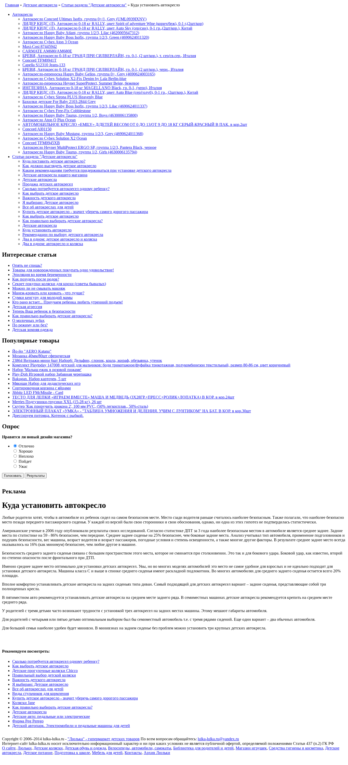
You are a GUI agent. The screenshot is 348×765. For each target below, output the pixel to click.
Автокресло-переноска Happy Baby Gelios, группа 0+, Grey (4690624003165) (88, 74)
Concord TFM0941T (39, 60)
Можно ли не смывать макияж (38, 288)
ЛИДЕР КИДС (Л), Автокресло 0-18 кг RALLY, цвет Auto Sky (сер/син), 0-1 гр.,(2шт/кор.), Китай (107, 28)
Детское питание (37, 752)
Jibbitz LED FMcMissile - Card (37, 392)
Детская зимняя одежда (32, 329)
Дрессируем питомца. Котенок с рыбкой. (48, 415)
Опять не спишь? (27, 265)
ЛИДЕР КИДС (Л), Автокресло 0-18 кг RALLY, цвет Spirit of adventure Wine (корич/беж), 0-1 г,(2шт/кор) (112, 23)
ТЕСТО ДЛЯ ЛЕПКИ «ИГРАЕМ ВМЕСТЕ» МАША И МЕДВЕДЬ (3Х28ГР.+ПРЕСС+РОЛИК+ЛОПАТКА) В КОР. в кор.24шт (123, 397)
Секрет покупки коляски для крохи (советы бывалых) (59, 284)
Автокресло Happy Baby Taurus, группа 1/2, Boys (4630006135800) (80, 115)
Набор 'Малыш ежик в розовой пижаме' (47, 369)
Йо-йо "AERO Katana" (31, 351)
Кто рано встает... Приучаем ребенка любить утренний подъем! (67, 302)
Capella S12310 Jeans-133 (43, 65)
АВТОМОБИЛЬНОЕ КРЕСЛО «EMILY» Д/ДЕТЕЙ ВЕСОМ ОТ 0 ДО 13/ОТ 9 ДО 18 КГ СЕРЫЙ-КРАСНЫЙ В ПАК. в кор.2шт (134, 124)
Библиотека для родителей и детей (203, 748)
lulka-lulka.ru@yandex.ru (218, 739)
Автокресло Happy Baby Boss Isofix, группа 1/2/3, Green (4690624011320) (85, 37)
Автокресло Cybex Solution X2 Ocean (54, 138)
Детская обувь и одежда (85, 748)
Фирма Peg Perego (28, 721)
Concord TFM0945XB (41, 143)
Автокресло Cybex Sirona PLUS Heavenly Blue (62, 97)
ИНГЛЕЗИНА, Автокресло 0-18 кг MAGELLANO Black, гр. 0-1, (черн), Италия (92, 88)
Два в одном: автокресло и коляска (52, 244)
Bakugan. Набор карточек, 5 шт (39, 379)
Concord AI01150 (36, 129)
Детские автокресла (39, 179)
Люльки (25, 748)
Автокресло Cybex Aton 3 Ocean (50, 42)
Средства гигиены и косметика (296, 748)
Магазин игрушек (251, 748)
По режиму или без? (30, 325)
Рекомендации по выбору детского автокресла (62, 234)
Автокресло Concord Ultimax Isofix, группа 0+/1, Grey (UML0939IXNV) (84, 19)
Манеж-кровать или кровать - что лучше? (48, 293)
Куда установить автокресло (47, 230)
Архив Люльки (157, 752)
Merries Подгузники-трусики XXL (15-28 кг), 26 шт (57, 402)
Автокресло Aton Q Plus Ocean (49, 120)
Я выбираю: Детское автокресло (50, 202)
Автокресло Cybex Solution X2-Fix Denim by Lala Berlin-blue (74, 78)
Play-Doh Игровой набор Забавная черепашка (51, 374)
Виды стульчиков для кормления (40, 693)
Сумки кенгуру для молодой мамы (42, 297)
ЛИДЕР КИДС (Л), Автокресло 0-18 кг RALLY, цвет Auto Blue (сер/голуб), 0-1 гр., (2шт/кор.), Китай (110, 92)
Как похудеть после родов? (35, 279)
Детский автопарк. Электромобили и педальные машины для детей (71, 725)
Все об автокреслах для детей (48, 207)
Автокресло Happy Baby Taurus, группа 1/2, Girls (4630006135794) (79, 152)
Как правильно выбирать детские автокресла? (62, 221)
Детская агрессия (27, 307)
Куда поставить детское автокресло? (53, 161)
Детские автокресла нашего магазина (54, 175)
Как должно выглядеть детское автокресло (59, 166)
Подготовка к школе (72, 752)
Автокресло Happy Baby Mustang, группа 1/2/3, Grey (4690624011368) (82, 133)
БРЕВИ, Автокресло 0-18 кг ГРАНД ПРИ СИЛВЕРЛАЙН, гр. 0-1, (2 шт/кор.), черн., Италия (102, 69)
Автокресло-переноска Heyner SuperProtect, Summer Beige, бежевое (80, 83)
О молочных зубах (28, 320)
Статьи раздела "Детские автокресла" (44, 156)
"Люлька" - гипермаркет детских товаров (104, 739)
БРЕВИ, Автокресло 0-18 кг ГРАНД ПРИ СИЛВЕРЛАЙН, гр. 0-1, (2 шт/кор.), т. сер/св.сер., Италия (109, 56)
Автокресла (22, 14)
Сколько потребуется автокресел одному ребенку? (66, 189)
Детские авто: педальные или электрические (51, 716)
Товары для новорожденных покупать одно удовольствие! (63, 270)
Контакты (133, 752)
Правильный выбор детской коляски (44, 675)
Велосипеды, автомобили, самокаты (139, 748)
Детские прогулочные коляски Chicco (45, 670)
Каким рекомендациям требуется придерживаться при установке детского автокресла (96, 170)
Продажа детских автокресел (47, 184)
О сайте (9, 748)
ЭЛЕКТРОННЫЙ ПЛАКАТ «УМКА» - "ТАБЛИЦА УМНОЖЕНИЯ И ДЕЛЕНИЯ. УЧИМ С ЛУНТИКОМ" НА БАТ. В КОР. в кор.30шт (131, 411)
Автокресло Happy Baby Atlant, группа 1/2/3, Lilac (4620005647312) (80, 33)
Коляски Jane (23, 703)
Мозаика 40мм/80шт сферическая (41, 356)
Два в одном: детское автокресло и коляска (59, 239)
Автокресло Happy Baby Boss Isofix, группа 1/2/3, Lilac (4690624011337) (84, 106)
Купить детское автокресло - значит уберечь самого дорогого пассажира (85, 211)
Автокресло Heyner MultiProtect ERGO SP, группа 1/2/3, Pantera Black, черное (89, 147)
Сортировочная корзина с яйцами (41, 388)
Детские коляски (48, 748)
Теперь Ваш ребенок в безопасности (43, 311)
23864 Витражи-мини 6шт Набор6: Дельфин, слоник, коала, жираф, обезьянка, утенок (87, 360)
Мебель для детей (107, 752)
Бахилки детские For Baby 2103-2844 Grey (59, 101)
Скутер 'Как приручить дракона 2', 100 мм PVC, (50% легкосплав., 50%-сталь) (80, 406)
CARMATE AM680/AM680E (47, 51)
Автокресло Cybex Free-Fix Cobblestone (56, 111)
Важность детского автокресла (49, 198)
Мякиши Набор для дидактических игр (46, 383)
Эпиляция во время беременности (42, 274)
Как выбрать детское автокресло (50, 193)
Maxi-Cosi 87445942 (39, 46)
